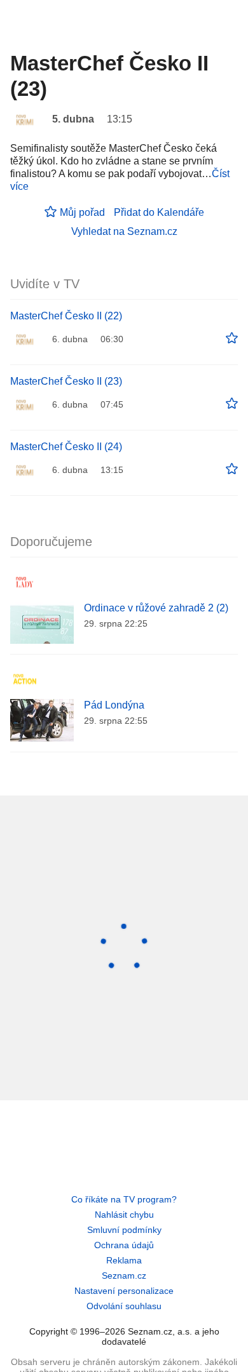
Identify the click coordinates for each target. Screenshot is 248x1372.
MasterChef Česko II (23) (66, 381)
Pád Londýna (114, 705)
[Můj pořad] (232, 338)
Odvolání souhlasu (124, 1306)
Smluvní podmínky (124, 1230)
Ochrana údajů (124, 1245)
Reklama (124, 1260)
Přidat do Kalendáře (159, 212)
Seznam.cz (124, 1275)
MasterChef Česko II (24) (66, 446)
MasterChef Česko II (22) (66, 315)
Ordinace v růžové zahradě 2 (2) (156, 608)
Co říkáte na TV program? (124, 1199)
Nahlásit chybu (124, 1214)
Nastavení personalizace (124, 1291)
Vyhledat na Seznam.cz (124, 231)
